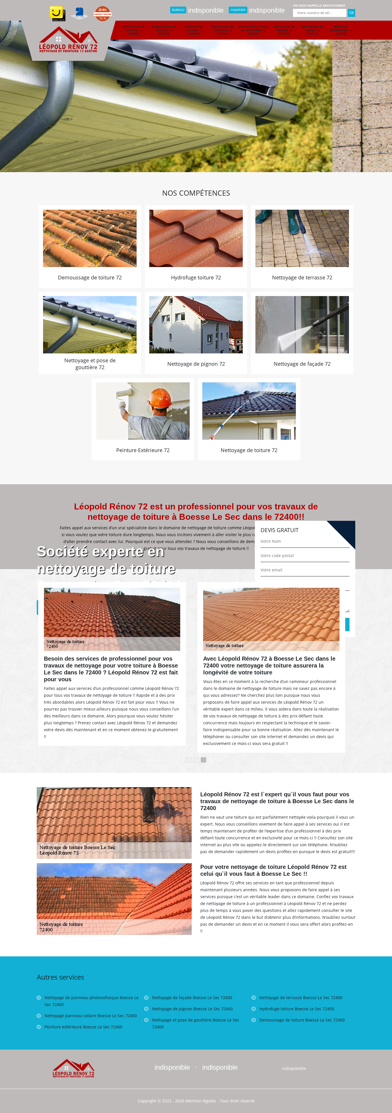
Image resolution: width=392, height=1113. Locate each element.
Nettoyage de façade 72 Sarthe (312, 30)
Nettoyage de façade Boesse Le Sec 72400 (192, 997)
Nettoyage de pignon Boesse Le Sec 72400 (192, 1008)
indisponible (198, 10)
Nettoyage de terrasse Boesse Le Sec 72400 (300, 997)
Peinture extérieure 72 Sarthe (341, 30)
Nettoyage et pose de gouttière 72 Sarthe (253, 30)
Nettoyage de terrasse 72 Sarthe (222, 30)
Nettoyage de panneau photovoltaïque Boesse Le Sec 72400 (91, 1001)
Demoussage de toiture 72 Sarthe (164, 30)
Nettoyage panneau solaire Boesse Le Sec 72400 (90, 1015)
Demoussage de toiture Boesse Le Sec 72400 (302, 1020)
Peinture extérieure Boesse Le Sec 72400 (83, 1027)
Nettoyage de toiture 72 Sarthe (134, 30)
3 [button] (203, 760)
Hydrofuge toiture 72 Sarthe (194, 30)
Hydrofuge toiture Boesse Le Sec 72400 (296, 1008)
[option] (196, 86)
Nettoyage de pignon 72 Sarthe (284, 30)
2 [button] (196, 760)
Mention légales (200, 1101)
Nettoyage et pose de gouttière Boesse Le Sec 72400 (195, 1023)
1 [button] (188, 760)
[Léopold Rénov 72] (73, 1068)
